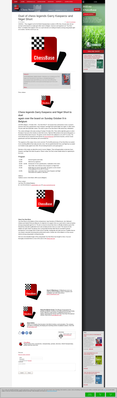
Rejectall (100, 394)
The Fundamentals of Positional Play (91, 353)
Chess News (27, 9)
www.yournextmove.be (49, 185)
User (21, 357)
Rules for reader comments (24, 354)
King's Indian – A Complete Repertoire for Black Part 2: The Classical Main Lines (93, 57)
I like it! (67, 22)
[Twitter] (27, 332)
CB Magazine (41, 1)
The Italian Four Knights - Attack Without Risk (92, 373)
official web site (51, 238)
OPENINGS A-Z (31, 1)
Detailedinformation (90, 394)
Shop (15, 1)
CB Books (51, 1)
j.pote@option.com (36, 185)
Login (95, 1)
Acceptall (110, 394)
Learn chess (69, 1)
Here (105, 389)
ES (64, 10)
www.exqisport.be (49, 136)
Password (22, 359)
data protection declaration (52, 391)
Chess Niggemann (67, 335)
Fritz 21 (26, 74)
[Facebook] (23, 332)
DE (61, 10)
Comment (20, 361)
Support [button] (59, 1)
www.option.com (32, 327)
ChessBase (27, 342)
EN (63, 10)
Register (30, 360)
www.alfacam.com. (57, 315)
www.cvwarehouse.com (53, 294)
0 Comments (72, 22)
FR (66, 10)
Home (22, 1)
